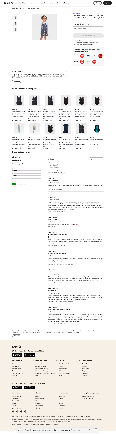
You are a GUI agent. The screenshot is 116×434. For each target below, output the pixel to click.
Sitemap (84, 375)
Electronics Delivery (41, 371)
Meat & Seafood (17, 373)
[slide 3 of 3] (15, 30)
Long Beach (62, 405)
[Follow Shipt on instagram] (17, 411)
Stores (61, 366)
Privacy (25, 424)
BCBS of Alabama (87, 398)
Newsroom (85, 368)
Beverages (15, 366)
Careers (84, 366)
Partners (85, 373)
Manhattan (39, 405)
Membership (63, 368)
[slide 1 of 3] (15, 17)
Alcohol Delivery (40, 366)
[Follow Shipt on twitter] (25, 411)
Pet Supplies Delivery (42, 368)
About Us (85, 364)
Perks (14, 403)
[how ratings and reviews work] (22, 164)
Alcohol (14, 364)
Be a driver (15, 398)
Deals (60, 375)
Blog (83, 371)
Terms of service (16, 424)
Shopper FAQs (16, 408)
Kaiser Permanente (88, 396)
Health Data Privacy (52, 424)
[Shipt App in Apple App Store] (17, 355)
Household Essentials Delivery (45, 373)
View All (14, 375)
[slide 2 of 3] (15, 23)
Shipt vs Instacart (64, 373)
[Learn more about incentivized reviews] (54, 264)
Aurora (61, 398)
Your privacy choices (38, 424)
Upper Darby (63, 403)
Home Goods (16, 368)
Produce (14, 371)
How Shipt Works (64, 364)
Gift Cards (62, 371)
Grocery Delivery (40, 364)
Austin (37, 396)
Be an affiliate (16, 401)
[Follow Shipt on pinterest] (21, 411)
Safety (14, 405)
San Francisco (39, 398)
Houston (38, 403)
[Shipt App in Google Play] (29, 355)
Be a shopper (16, 396)
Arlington (62, 396)
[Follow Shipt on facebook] (13, 411)
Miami (37, 401)
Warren (61, 401)
